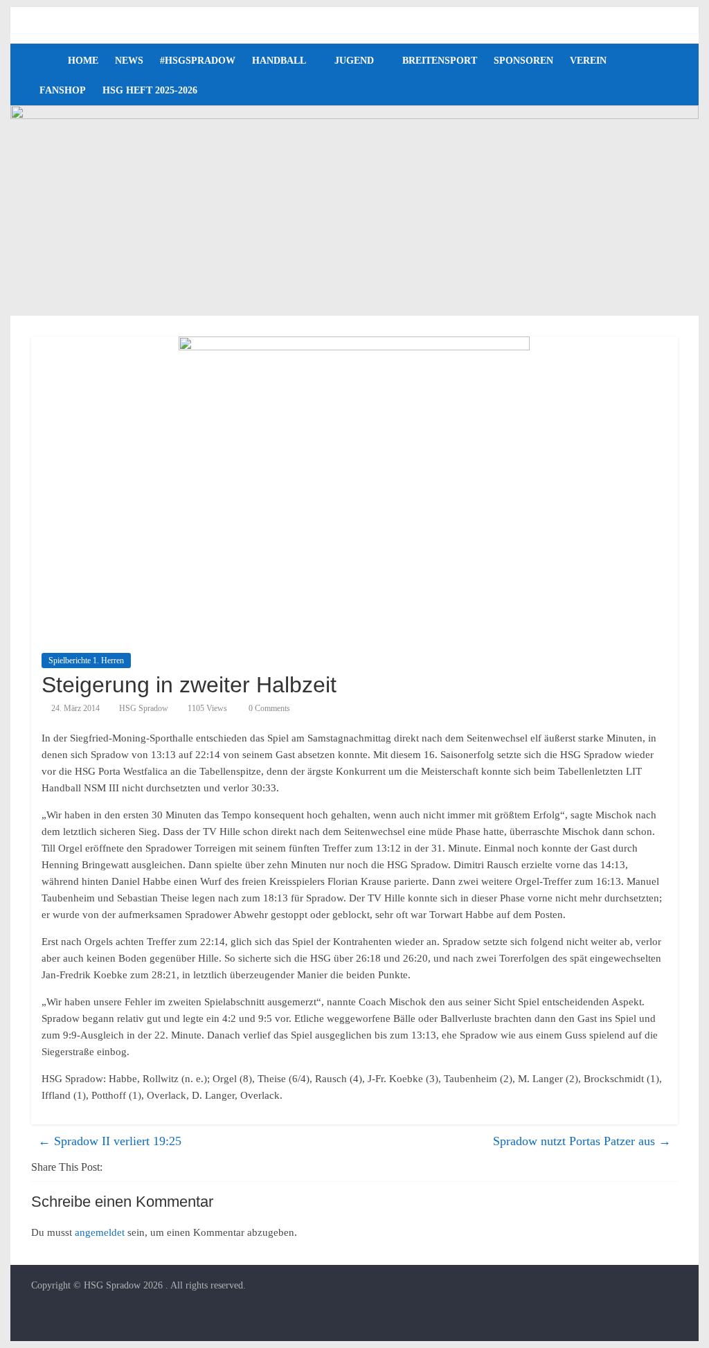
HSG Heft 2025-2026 (149, 90)
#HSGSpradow (197, 60)
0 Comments (268, 708)
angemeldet (100, 1232)
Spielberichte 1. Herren (86, 660)
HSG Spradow (143, 708)
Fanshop (62, 90)
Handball (279, 60)
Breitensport (439, 60)
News (129, 60)
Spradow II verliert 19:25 (109, 1141)
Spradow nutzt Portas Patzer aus (582, 1141)
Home (83, 60)
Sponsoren (523, 60)
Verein (588, 60)
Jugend (354, 60)
